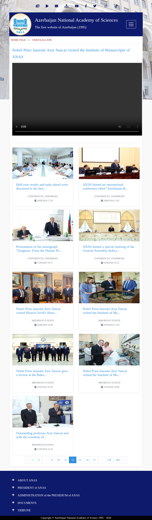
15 (94, 459)
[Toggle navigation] (131, 24)
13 (80, 459)
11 (65, 459)
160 (118, 459)
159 (109, 459)
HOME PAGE (18, 40)
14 (87, 459)
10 (58, 459)
